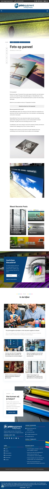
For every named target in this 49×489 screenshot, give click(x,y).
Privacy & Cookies (30, 469)
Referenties (7, 457)
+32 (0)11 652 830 (30, 432)
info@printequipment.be (32, 434)
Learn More (23, 487)
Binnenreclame (8, 455)
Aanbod (6, 451)
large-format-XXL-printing (25, 42)
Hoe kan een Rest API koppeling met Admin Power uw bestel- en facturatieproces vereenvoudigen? (35, 454)
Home (11, 42)
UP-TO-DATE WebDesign (39, 469)
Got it (28, 487)
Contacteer (11, 412)
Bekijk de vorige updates (11, 279)
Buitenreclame (8, 453)
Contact (7, 459)
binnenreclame (16, 42)
